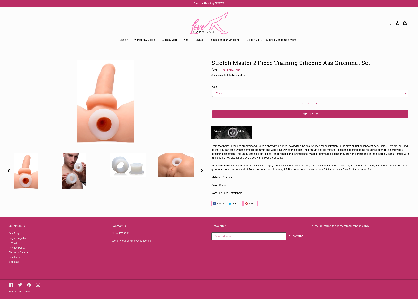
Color (215, 86)
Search (13, 242)
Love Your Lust (23, 291)
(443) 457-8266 (120, 233)
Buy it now (310, 114)
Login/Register (17, 238)
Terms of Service (18, 252)
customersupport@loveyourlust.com (132, 240)
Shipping (216, 75)
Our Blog (14, 233)
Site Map (14, 261)
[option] (31, 171)
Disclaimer (15, 257)
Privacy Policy (17, 247)
